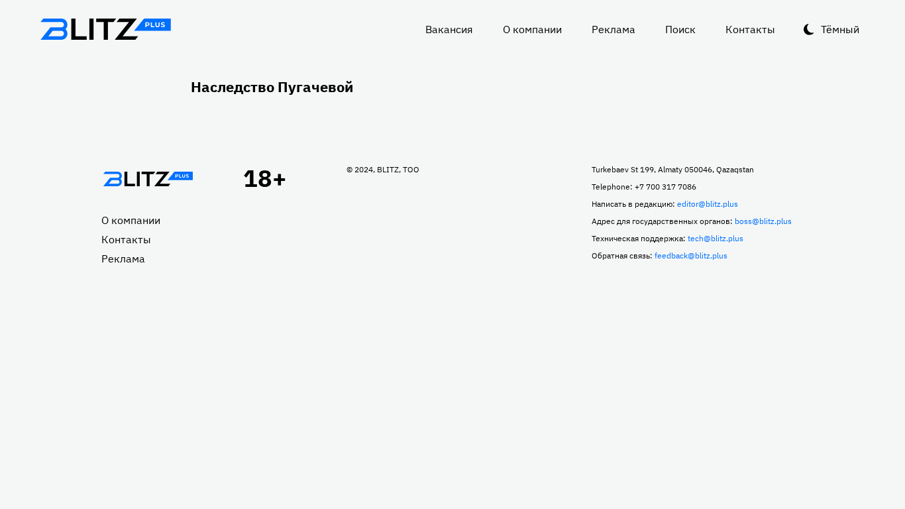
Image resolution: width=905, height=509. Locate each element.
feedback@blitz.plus (691, 255)
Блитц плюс (105, 29)
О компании (532, 29)
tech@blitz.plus (715, 238)
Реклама (613, 29)
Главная (147, 179)
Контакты (750, 29)
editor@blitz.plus (707, 204)
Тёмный (840, 29)
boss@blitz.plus (763, 221)
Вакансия (449, 29)
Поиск (680, 29)
